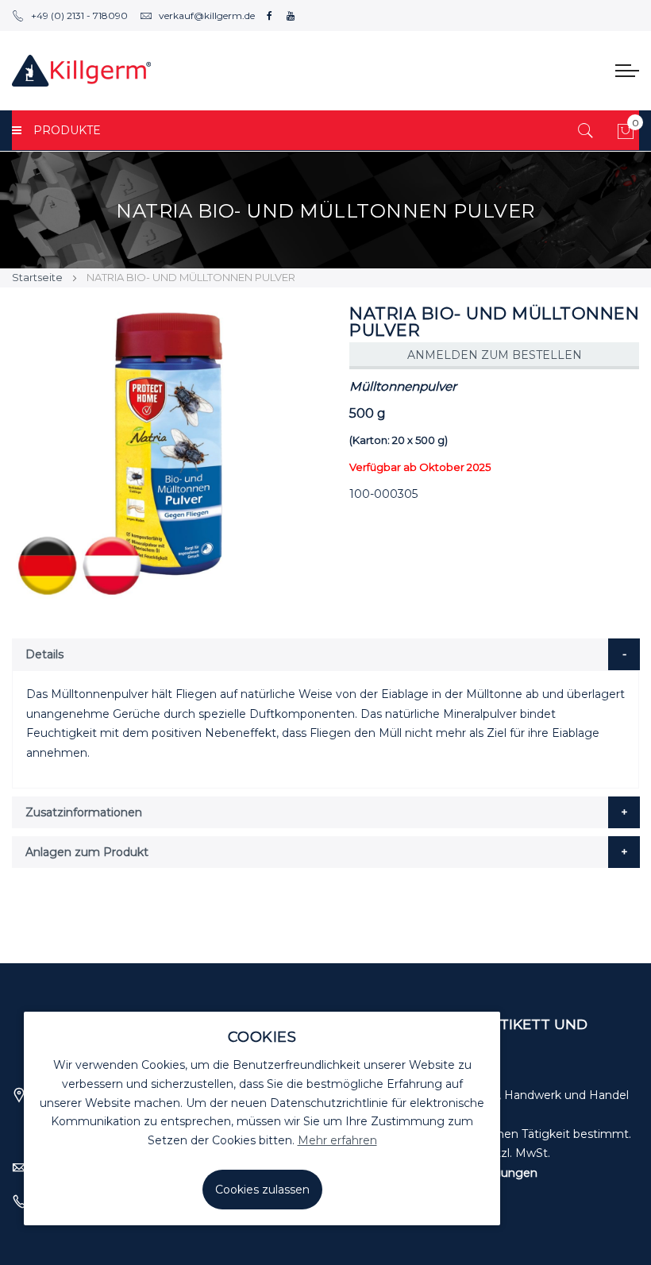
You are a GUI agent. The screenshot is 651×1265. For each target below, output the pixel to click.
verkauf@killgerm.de (207, 15)
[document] (262, 1118)
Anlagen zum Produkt (86, 852)
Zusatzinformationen (83, 812)
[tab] (326, 654)
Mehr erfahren (337, 1140)
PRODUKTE (67, 130)
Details (44, 654)
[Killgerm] (81, 70)
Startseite (37, 277)
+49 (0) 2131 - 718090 (79, 15)
